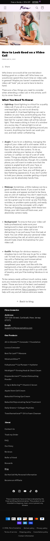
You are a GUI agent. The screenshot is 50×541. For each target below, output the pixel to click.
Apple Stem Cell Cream (15, 390)
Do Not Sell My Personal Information (21, 474)
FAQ (6, 440)
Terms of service (10, 532)
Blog (7, 469)
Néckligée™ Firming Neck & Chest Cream (23, 370)
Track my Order (11, 434)
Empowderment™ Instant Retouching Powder (21, 377)
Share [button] (7, 66)
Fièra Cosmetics (15, 528)
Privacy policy (42, 528)
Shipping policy (25, 532)
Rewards (9, 463)
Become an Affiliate (13, 480)
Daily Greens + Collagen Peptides (19, 408)
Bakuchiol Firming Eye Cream (17, 396)
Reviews (8, 452)
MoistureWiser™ (12, 359)
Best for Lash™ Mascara (15, 353)
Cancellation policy (40, 532)
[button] (5, 8)
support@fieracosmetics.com (18, 328)
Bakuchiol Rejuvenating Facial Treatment (23, 402)
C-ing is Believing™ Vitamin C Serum (21, 385)
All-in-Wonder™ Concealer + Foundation (22, 342)
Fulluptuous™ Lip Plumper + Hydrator (21, 365)
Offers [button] (35, 2)
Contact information (26, 536)
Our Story (9, 446)
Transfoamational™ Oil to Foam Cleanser (23, 413)
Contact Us (10, 429)
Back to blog (26, 301)
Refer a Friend (11, 457)
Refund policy (29, 528)
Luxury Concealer (12, 347)
